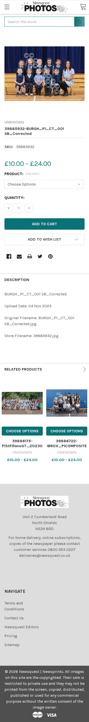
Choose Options (22, 431)
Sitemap (12, 644)
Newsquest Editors (21, 627)
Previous (72, 369)
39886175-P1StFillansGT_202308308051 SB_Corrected (22, 448)
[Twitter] (40, 256)
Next (83, 369)
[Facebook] (8, 256)
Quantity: (14, 197)
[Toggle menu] (7, 7)
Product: (22, 173)
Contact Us (14, 618)
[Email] (19, 256)
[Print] (29, 256)
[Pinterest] (50, 256)
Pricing (10, 635)
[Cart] (83, 6)
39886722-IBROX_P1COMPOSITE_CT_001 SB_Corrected (67, 448)
